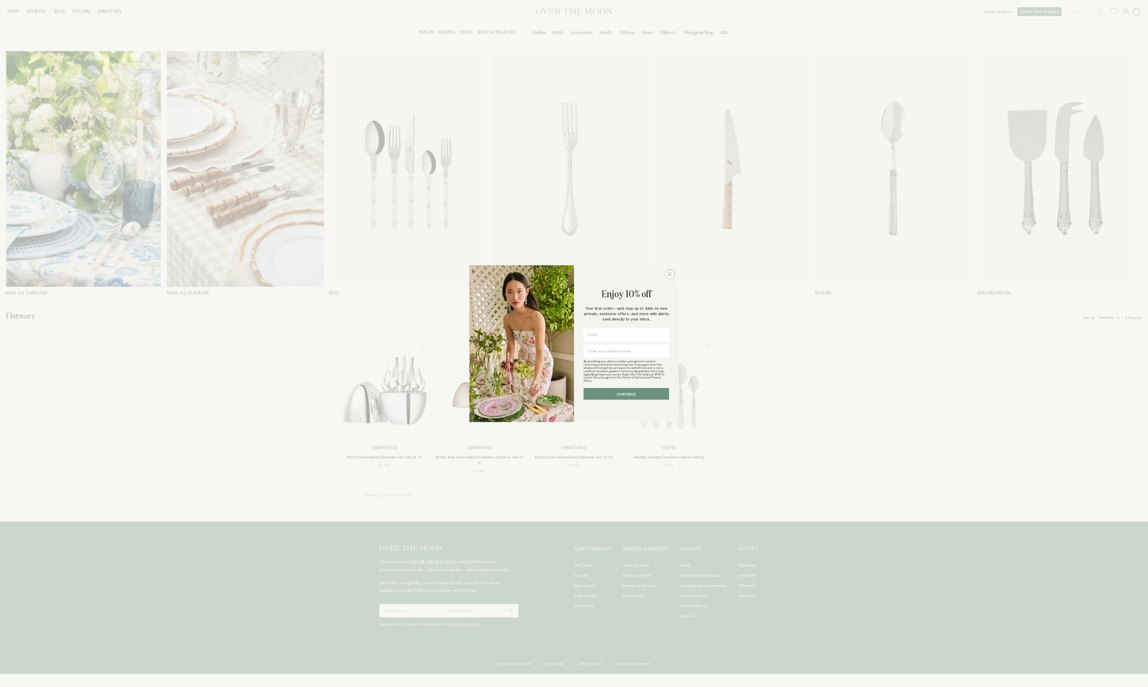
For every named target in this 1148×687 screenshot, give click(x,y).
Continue (626, 394)
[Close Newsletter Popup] (669, 274)
